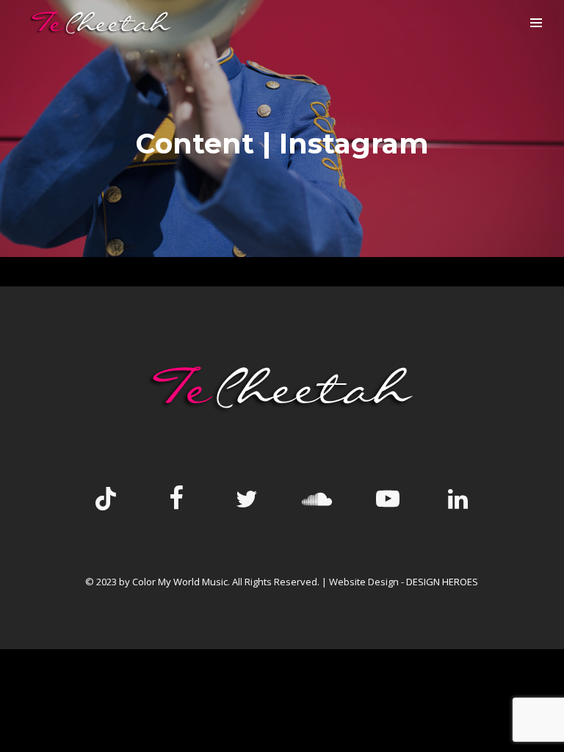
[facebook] (176, 500)
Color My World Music (180, 581)
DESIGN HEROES (442, 581)
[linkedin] (458, 500)
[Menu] (536, 22)
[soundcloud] (317, 500)
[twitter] (246, 500)
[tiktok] (105, 500)
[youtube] (388, 510)
